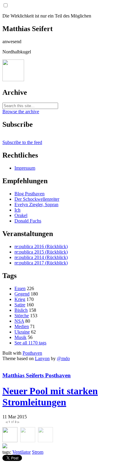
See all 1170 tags (30, 342)
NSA (19, 321)
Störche (21, 315)
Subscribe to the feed (22, 142)
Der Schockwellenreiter (36, 199)
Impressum (24, 168)
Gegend (21, 293)
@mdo (63, 358)
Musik (20, 337)
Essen (20, 288)
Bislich (21, 310)
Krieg (19, 299)
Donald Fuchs (27, 220)
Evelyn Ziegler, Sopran (36, 204)
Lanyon (42, 358)
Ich (17, 210)
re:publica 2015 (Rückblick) (41, 251)
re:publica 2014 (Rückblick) (41, 257)
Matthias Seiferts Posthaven (36, 375)
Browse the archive (20, 111)
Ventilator (21, 452)
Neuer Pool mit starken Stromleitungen (50, 396)
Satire (19, 304)
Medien (21, 326)
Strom (37, 452)
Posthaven (32, 353)
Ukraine (22, 331)
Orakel (20, 215)
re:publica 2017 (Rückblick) (41, 262)
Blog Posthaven (29, 193)
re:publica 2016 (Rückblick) (41, 246)
